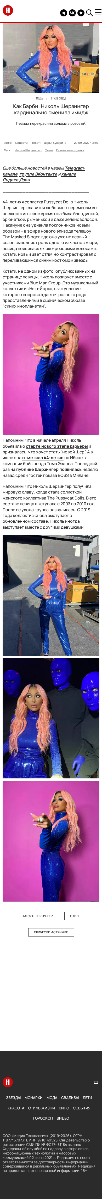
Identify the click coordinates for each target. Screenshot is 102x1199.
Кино (64, 1108)
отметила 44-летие (43, 457)
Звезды (13, 1097)
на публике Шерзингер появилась (46, 469)
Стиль (49, 150)
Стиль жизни (41, 1108)
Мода (52, 1097)
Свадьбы (70, 1097)
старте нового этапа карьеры (57, 446)
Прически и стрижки (70, 150)
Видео (63, 1118)
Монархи (34, 1097)
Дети (87, 1097)
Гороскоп (43, 1118)
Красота (16, 1108)
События (81, 1108)
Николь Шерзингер (28, 150)
